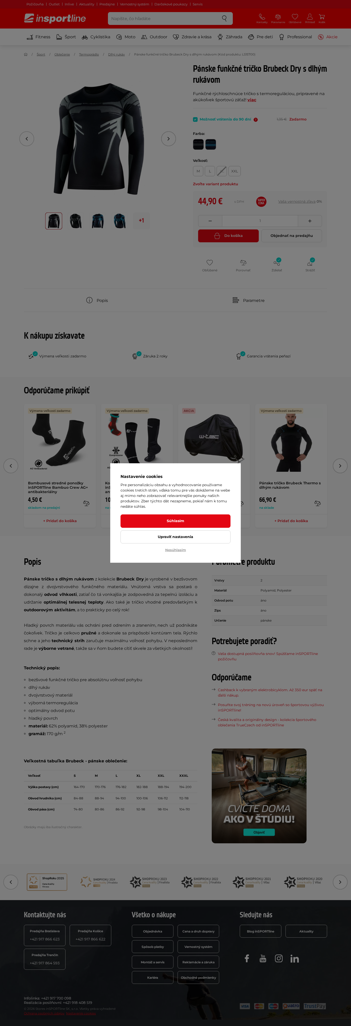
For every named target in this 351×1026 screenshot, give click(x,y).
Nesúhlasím (175, 550)
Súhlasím (175, 521)
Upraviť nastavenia (175, 536)
